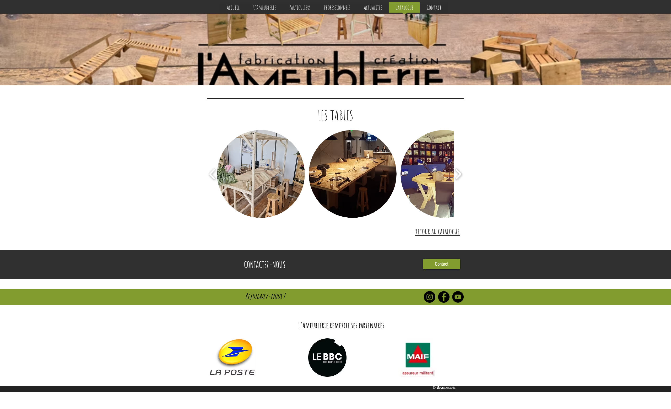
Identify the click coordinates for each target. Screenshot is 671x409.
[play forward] (458, 174)
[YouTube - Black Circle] (458, 297)
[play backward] (212, 174)
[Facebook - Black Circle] (444, 297)
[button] (261, 174)
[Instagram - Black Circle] (429, 297)
